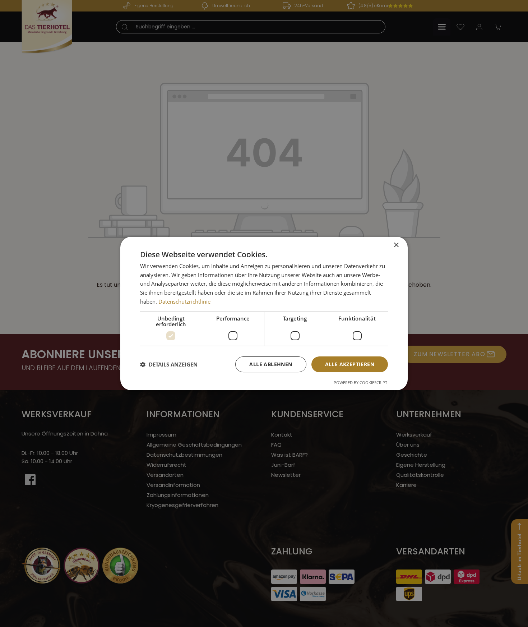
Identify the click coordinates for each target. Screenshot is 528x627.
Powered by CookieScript (360, 382)
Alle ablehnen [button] (270, 364)
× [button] (396, 245)
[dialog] (264, 314)
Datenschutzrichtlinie (184, 301)
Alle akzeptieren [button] (349, 364)
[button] (169, 364)
